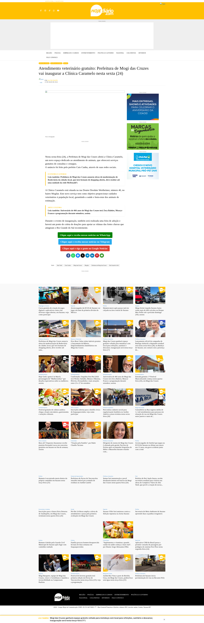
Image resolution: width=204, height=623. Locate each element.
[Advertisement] (102, 35)
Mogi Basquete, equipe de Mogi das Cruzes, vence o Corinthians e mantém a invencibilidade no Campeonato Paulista (54, 579)
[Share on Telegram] (87, 255)
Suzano (137, 305)
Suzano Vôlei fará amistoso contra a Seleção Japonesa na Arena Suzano (116, 512)
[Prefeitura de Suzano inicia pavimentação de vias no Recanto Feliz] (150, 562)
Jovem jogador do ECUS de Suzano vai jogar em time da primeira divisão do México (85, 310)
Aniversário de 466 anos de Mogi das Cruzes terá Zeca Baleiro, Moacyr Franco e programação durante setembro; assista (117, 380)
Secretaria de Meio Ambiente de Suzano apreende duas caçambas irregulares (150, 512)
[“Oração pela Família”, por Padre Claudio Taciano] (86, 430)
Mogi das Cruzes (44, 63)
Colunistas (74, 440)
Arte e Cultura (74, 407)
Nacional (137, 540)
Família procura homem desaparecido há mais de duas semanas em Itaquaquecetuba (85, 545)
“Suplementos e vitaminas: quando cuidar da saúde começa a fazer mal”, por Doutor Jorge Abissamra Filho (117, 545)
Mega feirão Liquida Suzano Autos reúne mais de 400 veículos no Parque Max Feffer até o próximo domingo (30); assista (149, 311)
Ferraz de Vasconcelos (77, 476)
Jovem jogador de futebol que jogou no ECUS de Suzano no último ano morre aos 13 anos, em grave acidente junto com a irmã (150, 446)
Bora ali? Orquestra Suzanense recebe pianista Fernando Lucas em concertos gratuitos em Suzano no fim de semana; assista (53, 446)
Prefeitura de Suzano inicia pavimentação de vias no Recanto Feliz (150, 577)
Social (72, 509)
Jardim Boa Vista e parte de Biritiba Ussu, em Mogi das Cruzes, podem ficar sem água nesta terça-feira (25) (118, 578)
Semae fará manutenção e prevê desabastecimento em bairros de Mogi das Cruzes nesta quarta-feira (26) (117, 480)
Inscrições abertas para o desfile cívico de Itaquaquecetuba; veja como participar (85, 412)
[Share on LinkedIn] (92, 255)
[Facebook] (40, 10)
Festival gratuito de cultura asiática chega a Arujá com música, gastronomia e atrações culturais (54, 412)
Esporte (73, 305)
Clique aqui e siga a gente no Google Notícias (85, 248)
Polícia (105, 305)
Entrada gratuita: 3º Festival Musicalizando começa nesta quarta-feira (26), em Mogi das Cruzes (149, 379)
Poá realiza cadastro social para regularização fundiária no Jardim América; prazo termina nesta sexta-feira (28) (116, 413)
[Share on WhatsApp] (73, 255)
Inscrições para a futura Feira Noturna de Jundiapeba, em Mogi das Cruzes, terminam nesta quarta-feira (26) (53, 513)
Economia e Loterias (44, 509)
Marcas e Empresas (76, 339)
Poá (136, 476)
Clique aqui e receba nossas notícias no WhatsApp (85, 235)
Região (66, 63)
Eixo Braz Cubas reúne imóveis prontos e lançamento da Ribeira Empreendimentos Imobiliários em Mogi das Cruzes (86, 344)
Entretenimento (43, 374)
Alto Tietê (59, 265)
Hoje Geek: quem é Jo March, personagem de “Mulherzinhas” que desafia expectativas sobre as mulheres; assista (53, 380)
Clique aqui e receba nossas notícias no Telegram (85, 241)
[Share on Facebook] (68, 255)
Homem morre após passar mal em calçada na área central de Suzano (116, 309)
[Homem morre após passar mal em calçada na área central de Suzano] (118, 295)
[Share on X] (83, 255)
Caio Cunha (68, 265)
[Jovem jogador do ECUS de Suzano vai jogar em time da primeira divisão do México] (86, 295)
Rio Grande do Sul (114, 265)
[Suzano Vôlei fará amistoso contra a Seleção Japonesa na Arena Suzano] (118, 498)
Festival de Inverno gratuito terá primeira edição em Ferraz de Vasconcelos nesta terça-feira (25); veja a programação (86, 579)
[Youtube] (58, 10)
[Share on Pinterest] (97, 255)
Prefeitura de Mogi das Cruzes (99, 265)
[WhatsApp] (53, 10)
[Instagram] (45, 10)
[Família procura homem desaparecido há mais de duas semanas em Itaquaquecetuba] (86, 529)
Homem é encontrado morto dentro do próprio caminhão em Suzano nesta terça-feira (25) (53, 480)
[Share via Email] (102, 255)
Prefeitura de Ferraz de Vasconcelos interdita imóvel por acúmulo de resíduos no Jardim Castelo (84, 480)
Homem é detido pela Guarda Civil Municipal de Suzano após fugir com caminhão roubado (52, 545)
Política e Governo (56, 63)
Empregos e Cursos (44, 305)
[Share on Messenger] (78, 255)
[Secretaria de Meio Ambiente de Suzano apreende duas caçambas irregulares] (150, 498)
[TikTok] (49, 10)
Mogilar (87, 265)
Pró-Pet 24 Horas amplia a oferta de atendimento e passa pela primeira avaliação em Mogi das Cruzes (84, 513)
